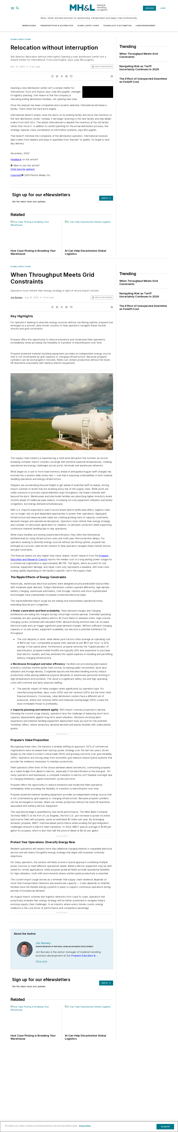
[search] (17, 8)
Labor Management (146, 26)
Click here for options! (23, 169)
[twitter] (61, 76)
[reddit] (66, 76)
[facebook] (52, 76)
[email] (71, 76)
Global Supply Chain (88, 26)
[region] (89, 1126)
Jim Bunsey (17, 297)
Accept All (165, 1127)
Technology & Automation (117, 26)
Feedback (16, 159)
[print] (112, 76)
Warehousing (29, 26)
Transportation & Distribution (56, 26)
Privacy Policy (85, 1126)
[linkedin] (57, 76)
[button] (12, 8)
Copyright (16, 175)
